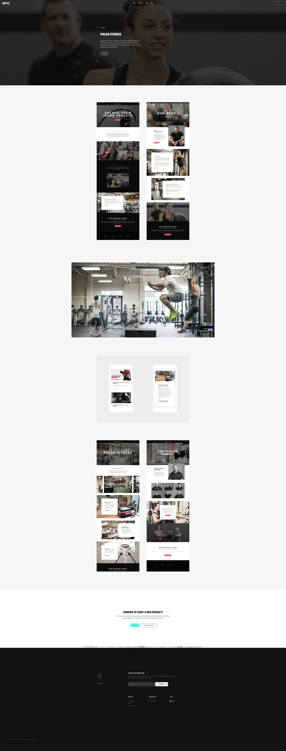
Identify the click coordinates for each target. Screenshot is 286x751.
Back (97, 61)
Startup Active (31, 739)
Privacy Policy (132, 706)
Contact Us (152, 701)
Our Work (131, 701)
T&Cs (129, 703)
